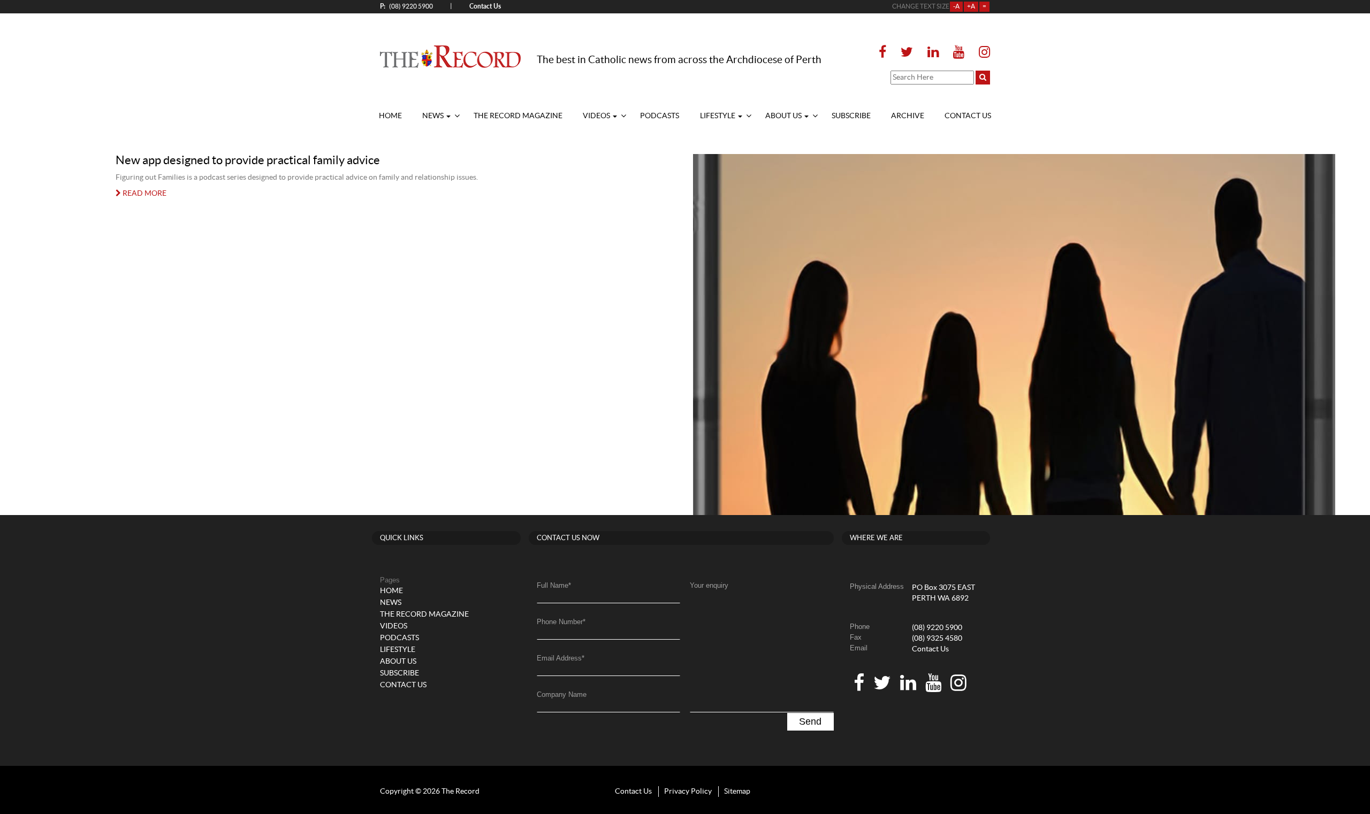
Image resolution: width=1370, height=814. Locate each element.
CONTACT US (968, 116)
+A (971, 6)
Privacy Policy (688, 791)
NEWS (433, 116)
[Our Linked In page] (933, 52)
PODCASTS (659, 116)
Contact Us (930, 649)
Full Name (554, 585)
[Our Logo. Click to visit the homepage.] (450, 56)
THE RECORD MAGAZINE (518, 116)
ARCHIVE (907, 116)
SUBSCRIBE (851, 116)
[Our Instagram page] (981, 52)
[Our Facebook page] (886, 52)
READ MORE (143, 193)
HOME (390, 116)
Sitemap (737, 791)
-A (956, 6)
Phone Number (561, 622)
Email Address (560, 658)
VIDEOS (597, 116)
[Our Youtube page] (959, 52)
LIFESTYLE (718, 116)
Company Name (562, 694)
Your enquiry (709, 585)
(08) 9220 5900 (406, 6)
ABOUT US (784, 116)
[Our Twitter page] (906, 52)
